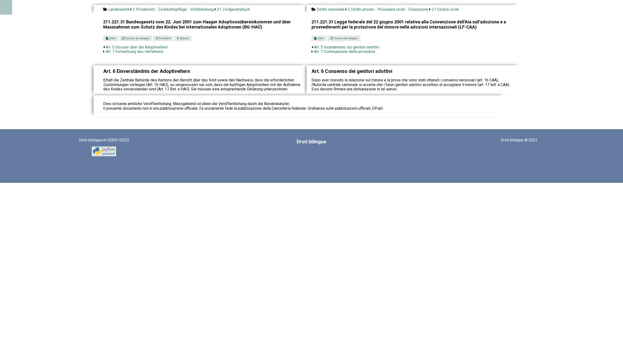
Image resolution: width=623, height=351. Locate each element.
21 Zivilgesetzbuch (233, 9)
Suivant (183, 38)
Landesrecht (118, 9)
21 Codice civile (445, 9)
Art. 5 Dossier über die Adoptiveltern (137, 47)
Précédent (164, 38)
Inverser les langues (137, 38)
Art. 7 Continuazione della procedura (344, 51)
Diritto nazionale (330, 9)
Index (112, 38)
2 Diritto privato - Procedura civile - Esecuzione (388, 9)
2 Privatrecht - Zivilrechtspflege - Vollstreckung (173, 9)
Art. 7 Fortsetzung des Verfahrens (134, 51)
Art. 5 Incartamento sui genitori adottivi (346, 47)
